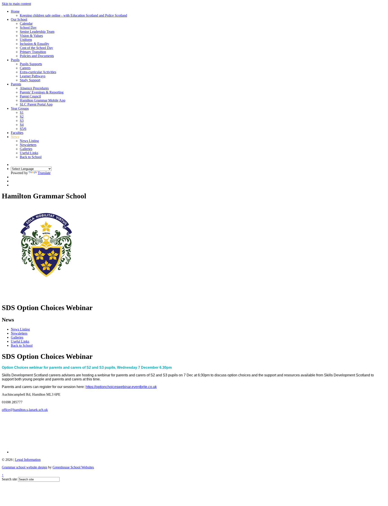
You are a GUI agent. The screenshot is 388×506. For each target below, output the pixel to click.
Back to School (31, 157)
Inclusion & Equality (34, 44)
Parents (16, 84)
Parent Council (30, 96)
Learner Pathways (32, 76)
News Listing (29, 141)
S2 (22, 116)
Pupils (15, 60)
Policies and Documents (37, 56)
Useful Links (29, 153)
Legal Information (28, 460)
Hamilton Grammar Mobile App (42, 100)
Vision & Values (31, 36)
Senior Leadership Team (37, 31)
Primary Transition (33, 52)
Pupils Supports (31, 64)
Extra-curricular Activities (38, 72)
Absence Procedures (34, 88)
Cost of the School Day (36, 48)
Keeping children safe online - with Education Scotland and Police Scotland (73, 15)
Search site (9, 479)
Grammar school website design (24, 467)
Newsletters (28, 145)
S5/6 (23, 129)
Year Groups (20, 108)
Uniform (26, 40)
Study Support (30, 80)
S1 (22, 112)
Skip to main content (16, 4)
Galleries (26, 149)
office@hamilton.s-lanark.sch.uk (25, 410)
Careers (25, 68)
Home (15, 11)
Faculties (17, 133)
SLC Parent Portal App (36, 104)
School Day (28, 27)
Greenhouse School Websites (73, 467)
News (15, 137)
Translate (44, 173)
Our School (19, 19)
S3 (22, 120)
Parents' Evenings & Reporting (42, 92)
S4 (22, 124)
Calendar (26, 23)
